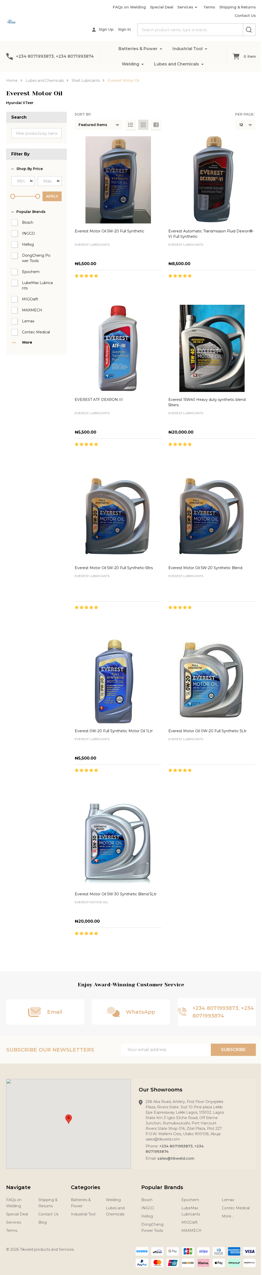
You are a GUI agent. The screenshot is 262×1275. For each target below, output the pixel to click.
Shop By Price (29, 169)
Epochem (31, 271)
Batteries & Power (138, 48)
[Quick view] (126, 287)
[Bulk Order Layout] (156, 125)
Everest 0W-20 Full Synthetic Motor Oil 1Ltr (114, 731)
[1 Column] (130, 125)
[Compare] (137, 287)
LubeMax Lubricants (37, 285)
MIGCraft (30, 299)
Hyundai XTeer (20, 102)
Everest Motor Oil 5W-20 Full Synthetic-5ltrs (114, 568)
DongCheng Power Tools (36, 258)
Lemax (28, 321)
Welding (130, 64)
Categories (85, 1187)
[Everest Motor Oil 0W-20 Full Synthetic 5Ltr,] (212, 679)
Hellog (28, 244)
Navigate (18, 1187)
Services (185, 7)
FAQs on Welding (129, 7)
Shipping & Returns (237, 7)
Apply (52, 196)
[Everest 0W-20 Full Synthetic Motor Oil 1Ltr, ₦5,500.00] (118, 679)
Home (12, 80)
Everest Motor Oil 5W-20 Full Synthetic (109, 231)
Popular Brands (31, 212)
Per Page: (244, 114)
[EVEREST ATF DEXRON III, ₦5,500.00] (118, 348)
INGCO (28, 233)
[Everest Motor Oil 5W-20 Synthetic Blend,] (212, 516)
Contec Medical (36, 332)
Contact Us (245, 15)
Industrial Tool (187, 48)
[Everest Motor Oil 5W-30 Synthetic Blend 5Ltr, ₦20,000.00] (118, 842)
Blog (42, 1222)
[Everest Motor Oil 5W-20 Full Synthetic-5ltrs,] (118, 516)
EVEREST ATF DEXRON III (99, 399)
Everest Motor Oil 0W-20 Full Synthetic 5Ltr (207, 731)
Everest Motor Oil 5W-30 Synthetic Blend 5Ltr (116, 894)
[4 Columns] (143, 125)
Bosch (27, 222)
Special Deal (161, 7)
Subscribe (233, 1049)
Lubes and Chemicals (176, 64)
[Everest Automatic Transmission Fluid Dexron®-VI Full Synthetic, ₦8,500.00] (212, 179)
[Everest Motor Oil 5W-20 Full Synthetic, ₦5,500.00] (118, 179)
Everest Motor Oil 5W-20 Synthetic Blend (205, 568)
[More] (161, 49)
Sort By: (82, 114)
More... (228, 1216)
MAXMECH (32, 310)
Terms (209, 7)
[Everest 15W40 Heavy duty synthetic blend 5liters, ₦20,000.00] (212, 348)
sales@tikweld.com (175, 1158)
